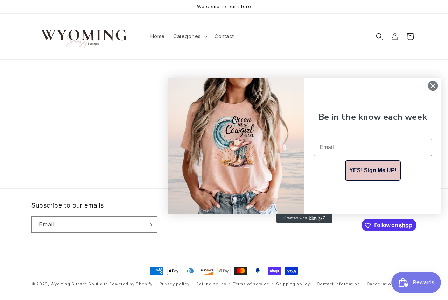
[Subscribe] (149, 225)
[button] (189, 36)
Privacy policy (175, 283)
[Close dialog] (433, 86)
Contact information (338, 283)
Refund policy (211, 283)
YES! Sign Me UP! (373, 170)
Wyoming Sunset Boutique (79, 283)
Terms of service (251, 283)
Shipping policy (293, 283)
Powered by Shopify (131, 283)
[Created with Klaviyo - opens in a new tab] (304, 218)
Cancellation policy (387, 283)
